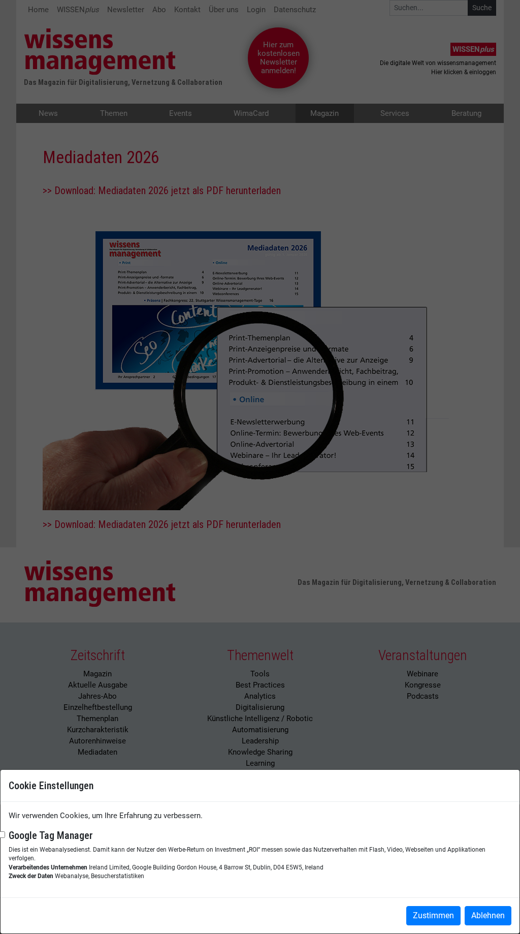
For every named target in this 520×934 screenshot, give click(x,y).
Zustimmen (433, 915)
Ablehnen (488, 915)
